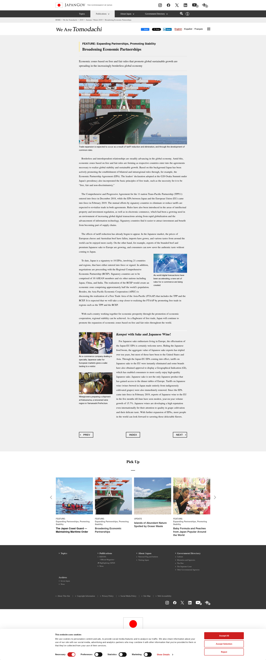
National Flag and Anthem (148, 557)
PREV (86, 434)
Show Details (163, 654)
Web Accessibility (164, 596)
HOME (58, 20)
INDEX (133, 434)
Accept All (224, 635)
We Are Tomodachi (70, 20)
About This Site (63, 596)
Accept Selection (224, 644)
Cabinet (180, 557)
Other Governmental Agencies (188, 570)
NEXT (179, 434)
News (101, 566)
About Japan (125, 14)
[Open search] (181, 13)
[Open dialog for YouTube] (195, 5)
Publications (101, 14)
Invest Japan (65, 581)
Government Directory (155, 14)
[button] (52, 497)
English (178, 29)
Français (199, 29)
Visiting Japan (143, 560)
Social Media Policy (128, 596)
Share (168, 29)
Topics (82, 14)
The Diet (180, 563)
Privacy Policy (107, 596)
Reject (224, 652)
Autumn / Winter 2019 (94, 20)
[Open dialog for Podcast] (205, 5)
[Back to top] (262, 605)
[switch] (98, 654)
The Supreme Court (184, 566)
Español (188, 29)
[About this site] (187, 14)
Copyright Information (86, 596)
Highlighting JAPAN (107, 563)
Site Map (146, 596)
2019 (81, 20)
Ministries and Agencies (186, 560)
